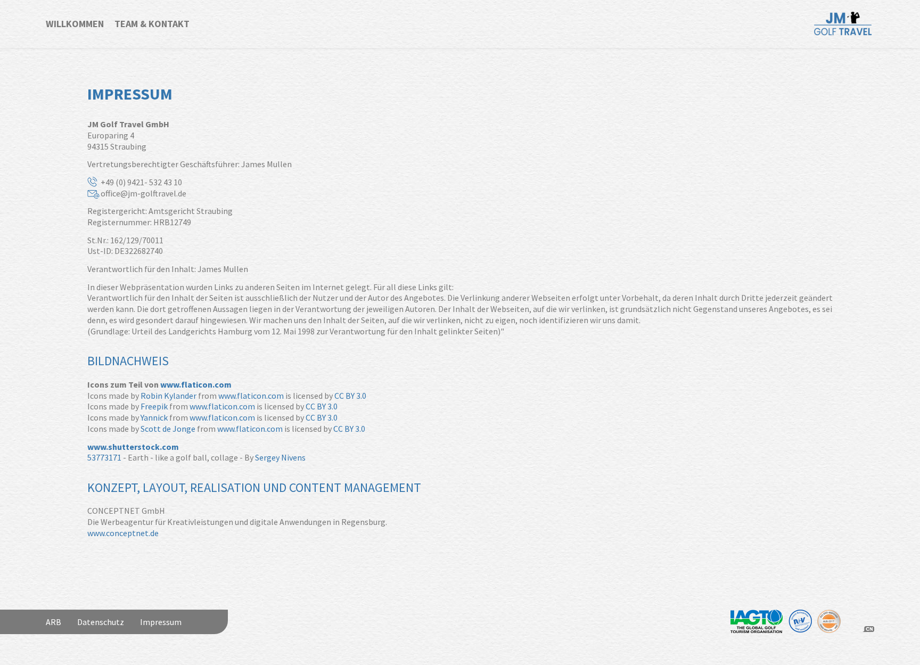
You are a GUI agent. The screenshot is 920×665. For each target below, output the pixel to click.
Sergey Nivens (280, 457)
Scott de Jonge (168, 428)
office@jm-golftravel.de (143, 193)
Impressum (161, 622)
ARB (53, 622)
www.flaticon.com (196, 384)
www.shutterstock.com (133, 446)
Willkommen (75, 24)
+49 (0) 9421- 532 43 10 (141, 182)
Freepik (154, 406)
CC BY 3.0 (350, 395)
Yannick (154, 417)
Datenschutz (100, 622)
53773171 (104, 457)
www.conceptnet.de (123, 533)
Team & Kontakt (152, 24)
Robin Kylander (168, 395)
